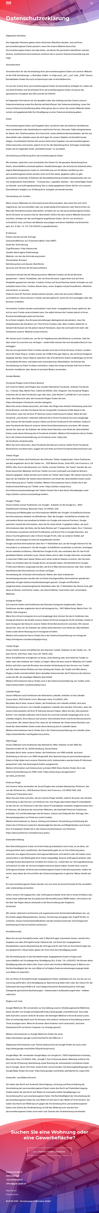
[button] (91, 3)
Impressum (11, 1190)
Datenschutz (12, 1194)
